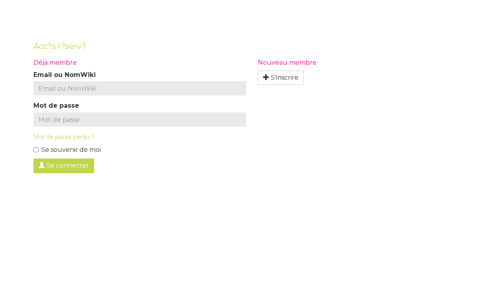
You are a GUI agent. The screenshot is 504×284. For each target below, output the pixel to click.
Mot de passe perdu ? (63, 137)
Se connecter (67, 165)
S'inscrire (283, 77)
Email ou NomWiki (64, 74)
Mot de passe (56, 105)
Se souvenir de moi (71, 149)
